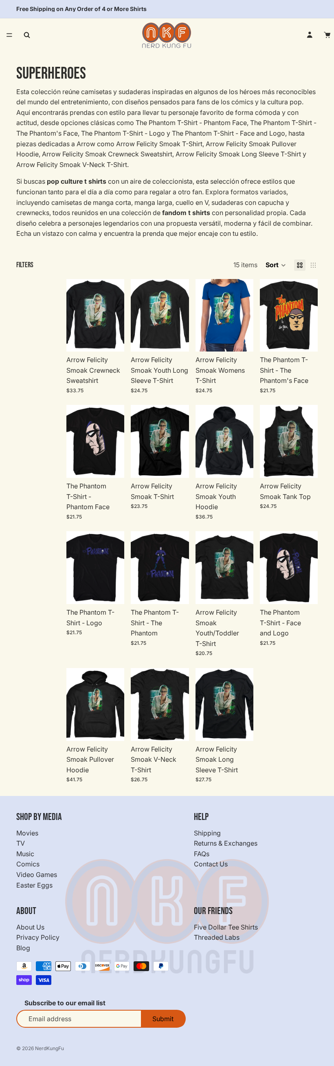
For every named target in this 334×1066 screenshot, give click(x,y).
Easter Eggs (34, 885)
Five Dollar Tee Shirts (226, 927)
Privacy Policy (37, 937)
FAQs (201, 854)
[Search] (27, 35)
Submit (163, 1019)
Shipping (207, 833)
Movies (27, 833)
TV (20, 843)
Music (25, 854)
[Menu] (9, 35)
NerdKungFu (49, 1048)
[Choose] (112, 339)
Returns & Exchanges (225, 843)
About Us (30, 927)
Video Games (36, 874)
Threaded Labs (217, 937)
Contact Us (211, 864)
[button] (276, 265)
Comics (28, 864)
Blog (23, 948)
